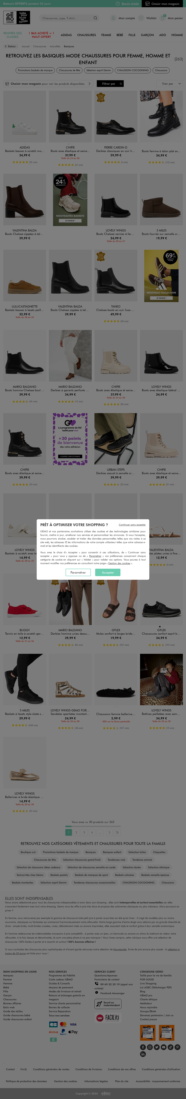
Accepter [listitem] (108, 572)
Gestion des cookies (119, 563)
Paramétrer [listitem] (78, 572)
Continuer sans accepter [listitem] (132, 524)
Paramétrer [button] (95, 556)
